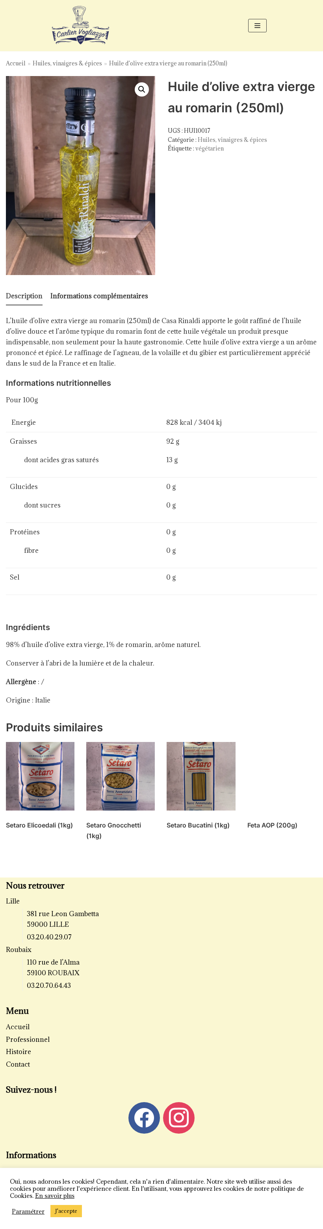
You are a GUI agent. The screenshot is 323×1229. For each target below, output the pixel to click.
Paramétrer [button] (28, 1211)
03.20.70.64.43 (49, 985)
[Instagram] (179, 1117)
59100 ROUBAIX (53, 973)
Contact (18, 1064)
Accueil (16, 63)
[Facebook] (144, 1117)
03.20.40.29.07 (49, 937)
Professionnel (28, 1039)
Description (24, 296)
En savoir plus (54, 1195)
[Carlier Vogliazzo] (80, 26)
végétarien (209, 148)
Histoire (18, 1051)
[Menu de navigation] (257, 25)
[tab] (24, 296)
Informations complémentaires (99, 296)
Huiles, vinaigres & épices (67, 63)
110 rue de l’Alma (53, 962)
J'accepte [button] (66, 1210)
